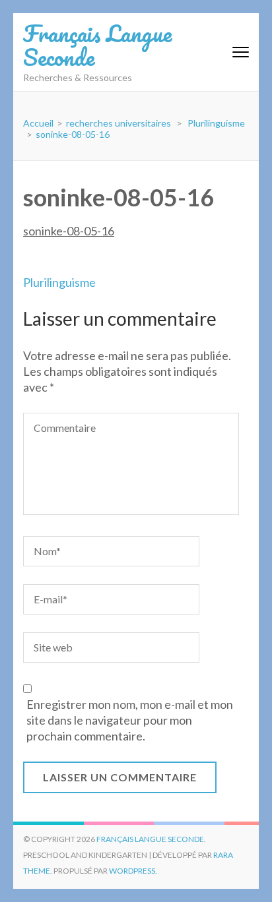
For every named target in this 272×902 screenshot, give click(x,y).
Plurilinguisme (59, 282)
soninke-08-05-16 (68, 231)
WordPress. (133, 871)
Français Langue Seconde (97, 45)
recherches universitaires (118, 123)
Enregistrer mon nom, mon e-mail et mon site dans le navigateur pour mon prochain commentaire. (129, 720)
